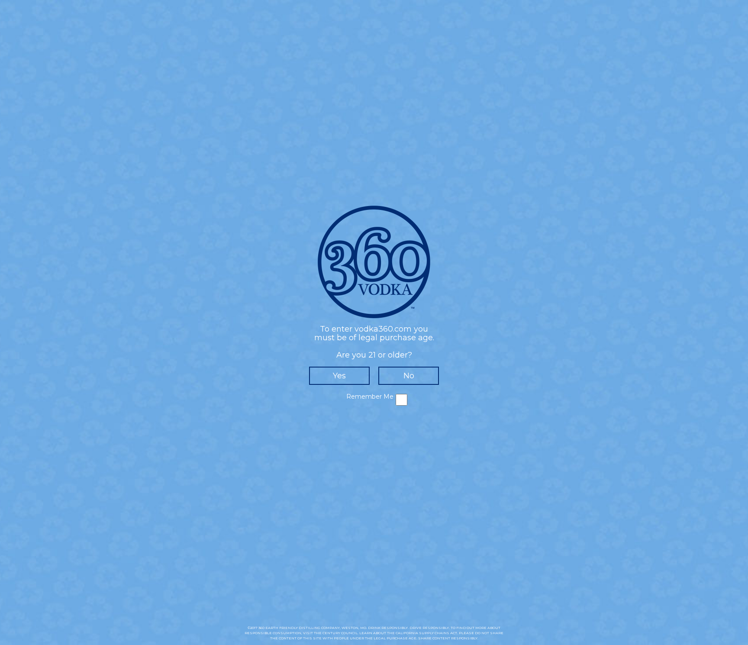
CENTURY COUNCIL (340, 633)
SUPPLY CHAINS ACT (438, 633)
